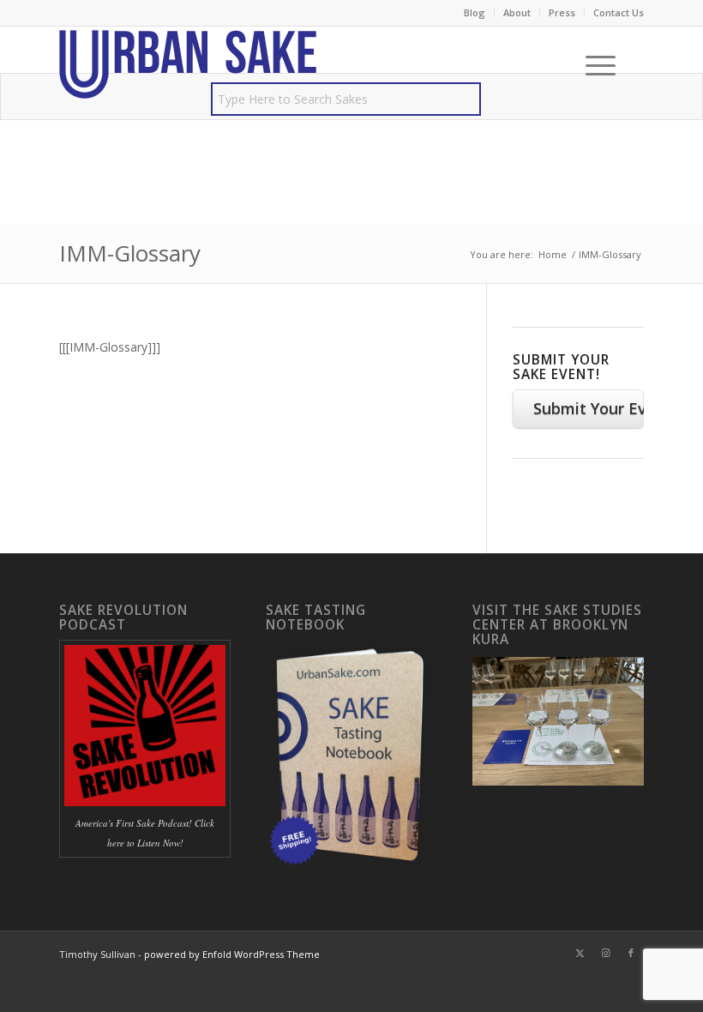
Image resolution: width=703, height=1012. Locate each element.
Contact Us (618, 12)
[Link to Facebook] (631, 953)
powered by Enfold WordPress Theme (232, 954)
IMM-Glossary (130, 253)
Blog (474, 12)
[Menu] (592, 65)
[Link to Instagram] (605, 953)
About (517, 12)
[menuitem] (475, 13)
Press (562, 12)
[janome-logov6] (187, 65)
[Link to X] (579, 953)
